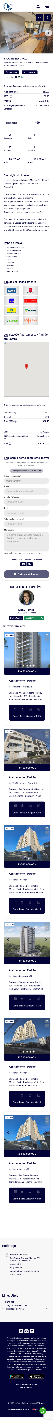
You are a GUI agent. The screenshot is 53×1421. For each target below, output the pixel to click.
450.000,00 (43, 101)
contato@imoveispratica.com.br (24, 1271)
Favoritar (12, 72)
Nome (6, 486)
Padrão (19, 63)
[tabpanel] (26, 32)
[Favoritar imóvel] (47, 635)
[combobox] (26, 481)
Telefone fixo (14, 519)
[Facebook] (21, 1331)
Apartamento (10, 63)
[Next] (46, 650)
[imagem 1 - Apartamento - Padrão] (27, 650)
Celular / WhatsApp (12, 497)
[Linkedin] (32, 1331)
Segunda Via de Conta (16, 1305)
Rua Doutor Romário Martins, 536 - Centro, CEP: (26, 1259)
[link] (14, 6)
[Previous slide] (4, 33)
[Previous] (8, 650)
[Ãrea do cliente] (38, 6)
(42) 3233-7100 (17, 1268)
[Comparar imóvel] (47, 639)
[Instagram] (26, 1331)
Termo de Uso (26, 1387)
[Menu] (46, 6)
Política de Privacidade (26, 1384)
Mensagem (9, 530)
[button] (47, 635)
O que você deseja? (12, 476)
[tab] (39, 17)
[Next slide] (48, 33)
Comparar (31, 72)
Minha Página (16, 618)
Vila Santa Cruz (31, 63)
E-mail (7, 508)
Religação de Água (15, 1309)
